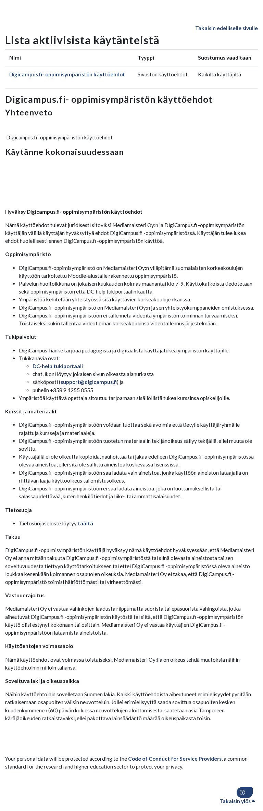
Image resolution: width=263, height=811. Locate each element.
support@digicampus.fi (89, 382)
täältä (85, 523)
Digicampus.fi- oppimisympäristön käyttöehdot (67, 74)
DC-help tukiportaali (58, 366)
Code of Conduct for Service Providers (175, 759)
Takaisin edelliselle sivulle (226, 28)
